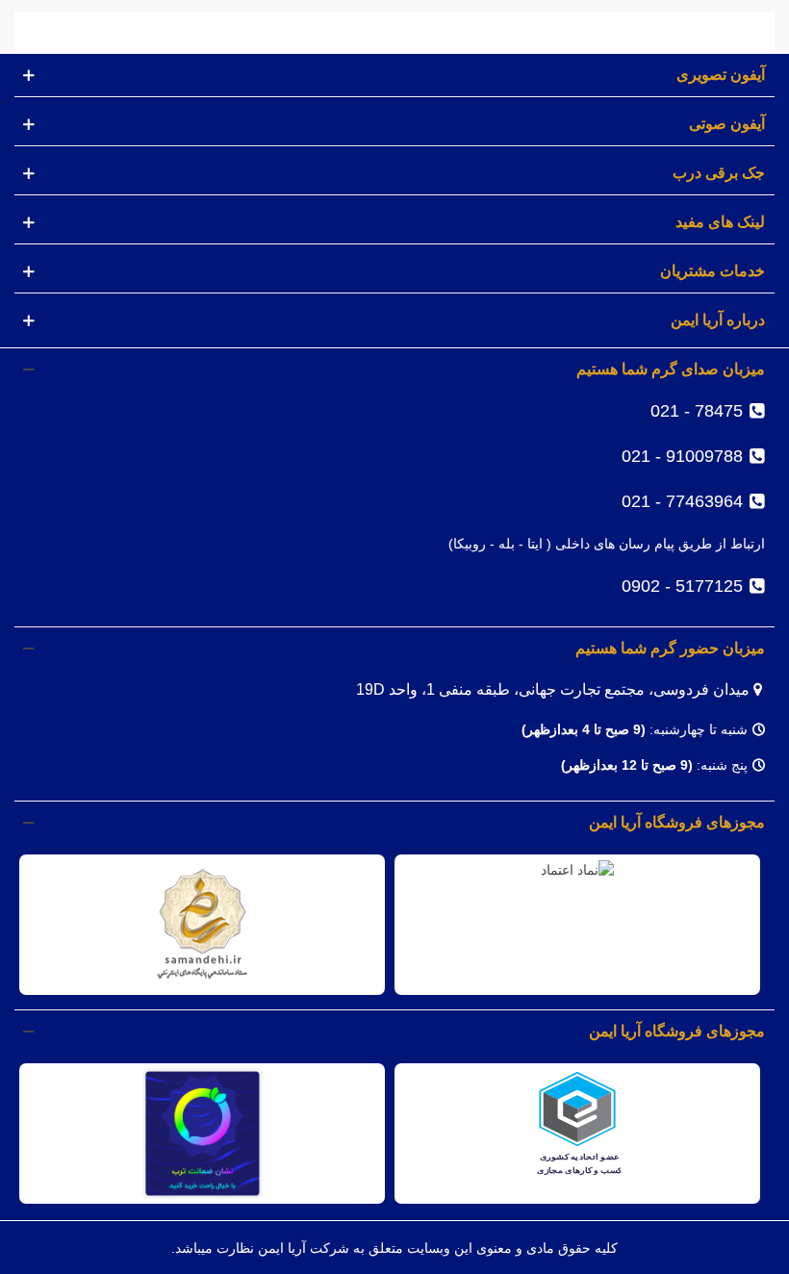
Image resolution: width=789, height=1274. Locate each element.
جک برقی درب (719, 173)
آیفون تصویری (720, 74)
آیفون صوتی (727, 123)
